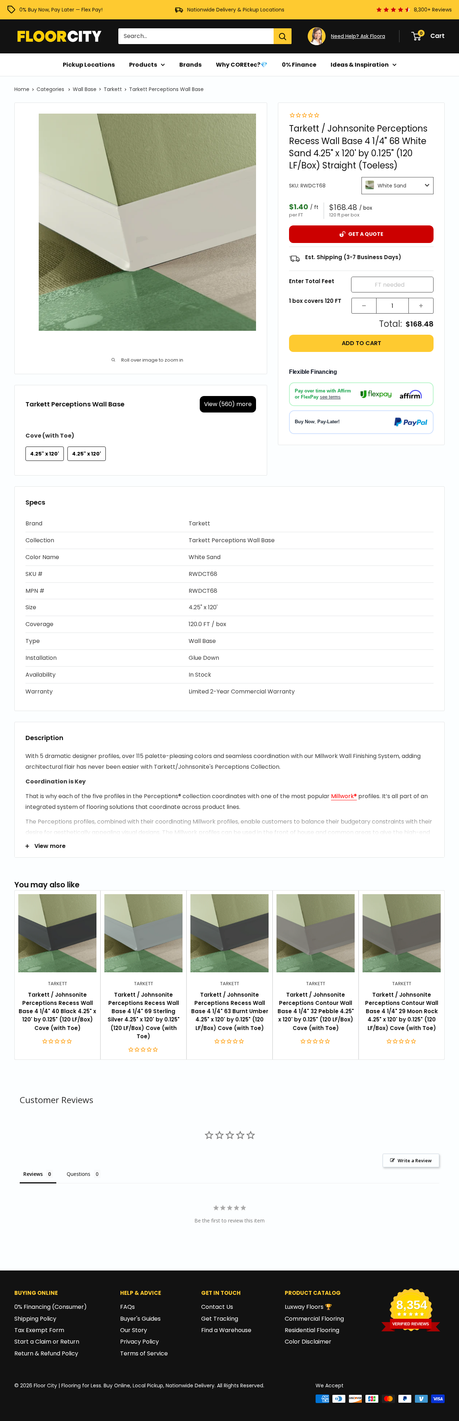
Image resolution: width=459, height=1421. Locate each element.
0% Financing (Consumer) (50, 1307)
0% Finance (299, 65)
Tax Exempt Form (39, 1330)
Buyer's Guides (140, 1319)
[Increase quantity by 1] (421, 305)
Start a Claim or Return (46, 1341)
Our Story (133, 1330)
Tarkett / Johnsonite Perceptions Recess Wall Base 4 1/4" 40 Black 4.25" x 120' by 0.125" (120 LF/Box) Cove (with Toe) (57, 1011)
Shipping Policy (35, 1319)
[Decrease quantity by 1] (364, 305)
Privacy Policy (139, 1341)
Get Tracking (219, 1319)
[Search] (283, 36)
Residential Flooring (312, 1330)
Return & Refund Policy (46, 1353)
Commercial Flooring (314, 1319)
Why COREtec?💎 (242, 65)
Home (21, 89)
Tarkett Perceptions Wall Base (166, 89)
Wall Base (84, 89)
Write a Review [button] (415, 1160)
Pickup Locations (89, 65)
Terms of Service (144, 1353)
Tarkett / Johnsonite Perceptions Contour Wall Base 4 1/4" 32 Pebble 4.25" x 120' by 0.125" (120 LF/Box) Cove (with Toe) (316, 1011)
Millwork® (344, 796)
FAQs (127, 1307)
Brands (190, 65)
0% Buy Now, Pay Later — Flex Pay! (61, 9)
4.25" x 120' (44, 453)
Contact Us (217, 1307)
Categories (51, 89)
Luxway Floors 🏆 (308, 1307)
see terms (330, 397)
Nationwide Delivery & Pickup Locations (235, 9)
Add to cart (361, 343)
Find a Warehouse (226, 1330)
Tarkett (113, 89)
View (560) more (228, 404)
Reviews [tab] (33, 1173)
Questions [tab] (78, 1173)
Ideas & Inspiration (360, 65)
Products (143, 65)
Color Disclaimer (308, 1341)
